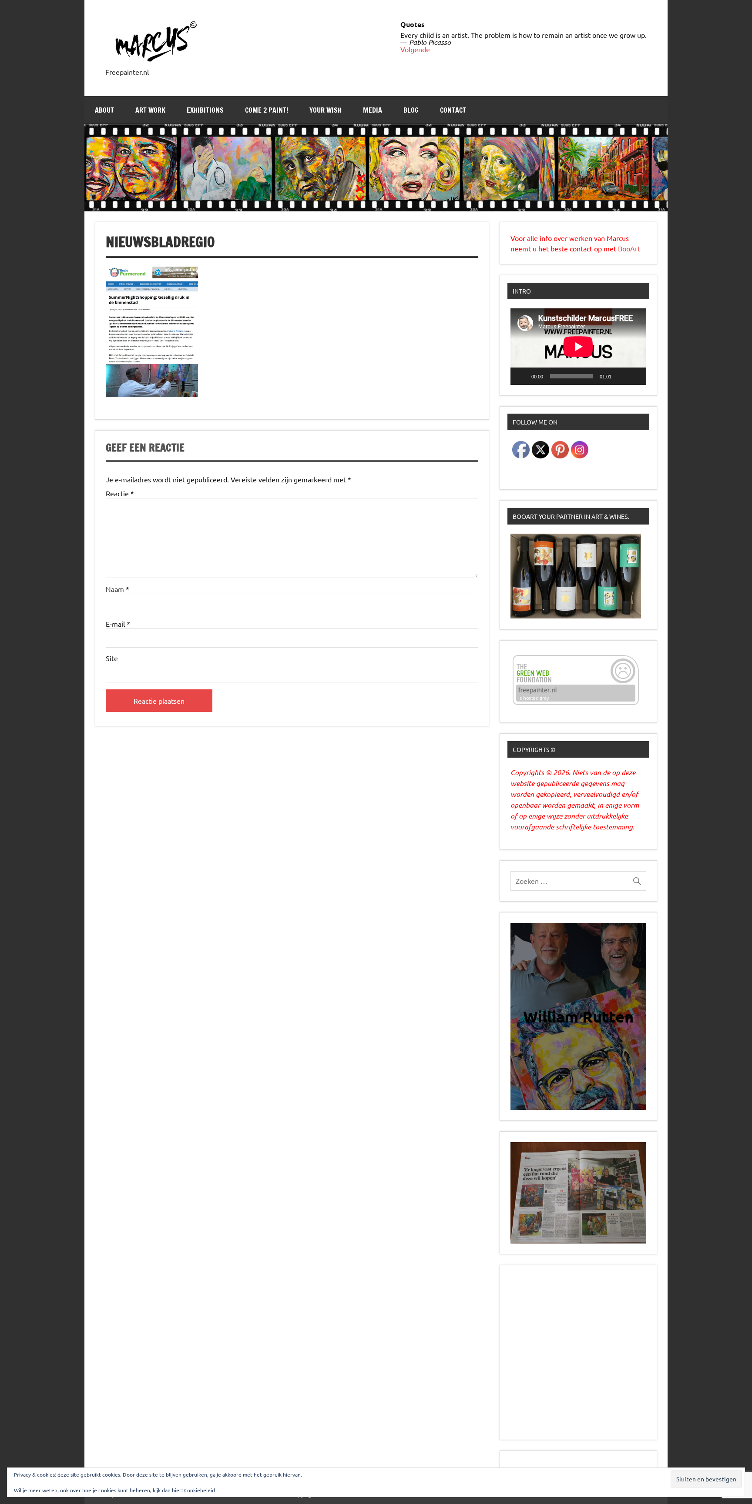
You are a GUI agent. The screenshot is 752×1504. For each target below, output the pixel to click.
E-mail (118, 623)
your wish (325, 110)
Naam (117, 588)
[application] (578, 346)
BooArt (629, 248)
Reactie (120, 493)
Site (112, 658)
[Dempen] (621, 376)
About (104, 110)
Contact (453, 110)
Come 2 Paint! (266, 110)
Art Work (150, 110)
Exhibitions (205, 110)
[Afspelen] (521, 376)
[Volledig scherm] (635, 376)
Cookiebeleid (199, 1490)
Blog (411, 110)
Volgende (415, 49)
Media (372, 110)
